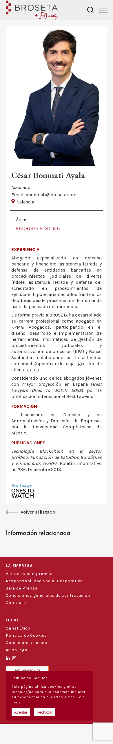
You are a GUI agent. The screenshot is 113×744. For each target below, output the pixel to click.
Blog (10, 609)
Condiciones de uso (26, 642)
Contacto (16, 602)
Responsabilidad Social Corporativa (44, 581)
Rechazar (44, 712)
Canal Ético (18, 628)
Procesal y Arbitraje (37, 228)
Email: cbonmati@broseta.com (43, 194)
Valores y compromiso (30, 573)
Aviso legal (17, 649)
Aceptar (20, 712)
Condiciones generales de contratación (48, 595)
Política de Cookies (26, 635)
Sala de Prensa (22, 588)
